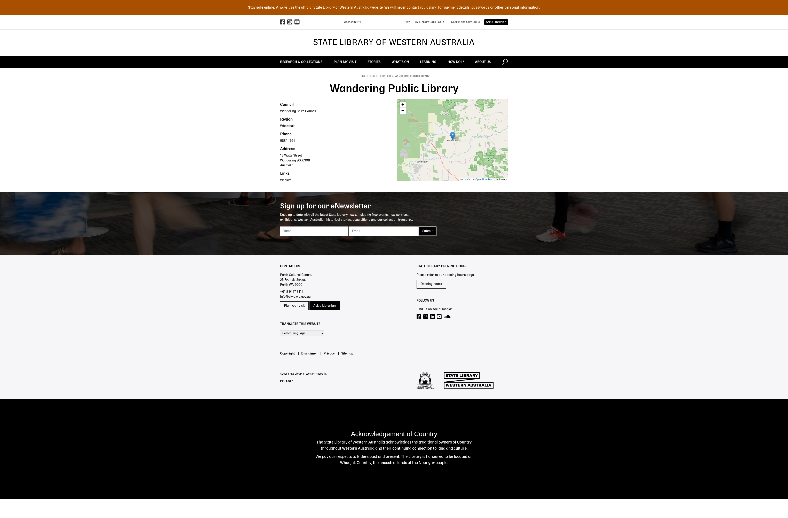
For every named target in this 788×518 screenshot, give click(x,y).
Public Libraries (380, 76)
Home (362, 76)
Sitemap (347, 353)
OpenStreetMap (484, 179)
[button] (452, 136)
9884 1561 (287, 141)
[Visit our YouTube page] (439, 317)
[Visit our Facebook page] (419, 317)
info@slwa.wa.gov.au (295, 296)
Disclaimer (309, 353)
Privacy (329, 353)
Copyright (287, 353)
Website (285, 180)
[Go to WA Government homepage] (425, 380)
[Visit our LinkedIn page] (432, 317)
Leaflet (467, 179)
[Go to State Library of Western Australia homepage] (469, 380)
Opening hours (431, 284)
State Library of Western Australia (394, 42)
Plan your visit (294, 305)
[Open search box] (505, 62)
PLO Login (286, 381)
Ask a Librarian (324, 305)
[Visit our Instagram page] (425, 317)
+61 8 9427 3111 (291, 291)
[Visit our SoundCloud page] (447, 317)
